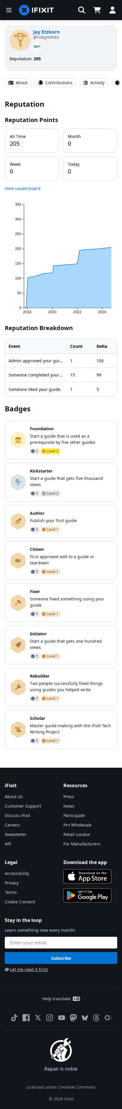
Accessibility (17, 873)
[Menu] (9, 10)
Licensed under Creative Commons (61, 1087)
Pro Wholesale (77, 825)
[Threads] (96, 1017)
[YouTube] (61, 1017)
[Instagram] (49, 1017)
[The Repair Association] (108, 1017)
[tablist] (61, 83)
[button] (82, 10)
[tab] (18, 82)
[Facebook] (26, 1017)
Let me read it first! (29, 969)
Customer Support (23, 806)
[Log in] (112, 10)
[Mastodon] (73, 1017)
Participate (74, 815)
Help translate (56, 998)
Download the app (85, 862)
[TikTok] (14, 1017)
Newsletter (15, 834)
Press (68, 796)
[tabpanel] (61, 424)
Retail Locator (76, 834)
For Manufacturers (81, 844)
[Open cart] (97, 10)
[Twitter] (37, 1017)
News (68, 806)
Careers (12, 825)
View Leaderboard (23, 188)
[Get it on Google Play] (87, 895)
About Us (14, 796)
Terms (11, 892)
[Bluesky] (85, 1018)
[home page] (36, 10)
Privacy (12, 883)
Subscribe (61, 958)
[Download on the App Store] (87, 876)
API (8, 844)
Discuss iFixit (17, 815)
